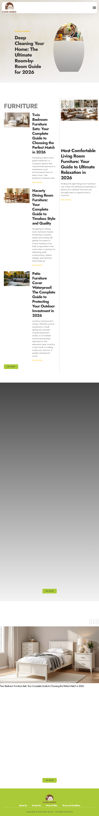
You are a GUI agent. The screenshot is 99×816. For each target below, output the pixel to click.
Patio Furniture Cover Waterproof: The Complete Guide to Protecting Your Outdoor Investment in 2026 (43, 294)
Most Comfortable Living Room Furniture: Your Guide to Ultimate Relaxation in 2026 (78, 164)
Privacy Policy (51, 805)
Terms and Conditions (71, 805)
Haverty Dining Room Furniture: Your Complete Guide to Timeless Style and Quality (43, 207)
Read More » (37, 182)
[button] (94, 7)
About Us (23, 805)
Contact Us (36, 805)
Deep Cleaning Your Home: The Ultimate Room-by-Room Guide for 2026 (29, 55)
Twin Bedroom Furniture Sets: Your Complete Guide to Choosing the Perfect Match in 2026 (43, 133)
